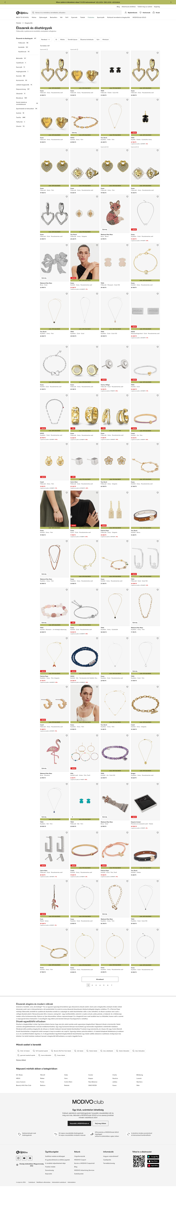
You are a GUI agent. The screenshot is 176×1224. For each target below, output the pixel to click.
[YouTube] (24, 1158)
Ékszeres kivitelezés (87, 39)
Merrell (42, 1075)
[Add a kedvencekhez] (67, 53)
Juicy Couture (20, 1082)
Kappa (90, 1078)
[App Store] (153, 1161)
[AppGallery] (153, 1165)
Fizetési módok (50, 1167)
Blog (118, 7)
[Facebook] (30, 1158)
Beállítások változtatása (43, 1182)
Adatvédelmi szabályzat (59, 1182)
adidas (114, 1082)
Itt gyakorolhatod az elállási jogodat (57, 1160)
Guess (114, 1085)
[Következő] (171, 2)
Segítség (157, 7)
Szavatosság (49, 1170)
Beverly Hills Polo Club (23, 1085)
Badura (42, 1085)
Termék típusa (72, 39)
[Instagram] (18, 1158)
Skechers (139, 1082)
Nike (138, 1085)
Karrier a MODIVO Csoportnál (84, 1163)
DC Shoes (19, 1075)
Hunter (90, 1075)
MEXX (18, 1078)
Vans (66, 1078)
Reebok (66, 1085)
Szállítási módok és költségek (55, 1156)
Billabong (139, 1075)
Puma (42, 1082)
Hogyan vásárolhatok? (110, 1156)
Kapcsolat (48, 1174)
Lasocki (139, 1078)
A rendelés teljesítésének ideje (55, 1163)
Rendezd (44, 39)
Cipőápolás (107, 1160)
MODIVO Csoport (80, 1160)
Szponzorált (43, 49)
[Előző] (5, 2)
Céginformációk (79, 1156)
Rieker (42, 1078)
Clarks (114, 1075)
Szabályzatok (78, 1174)
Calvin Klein (68, 1082)
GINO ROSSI (92, 1085)
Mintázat (105, 39)
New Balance (92, 1082)
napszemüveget (67, 1016)
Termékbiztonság (109, 1163)
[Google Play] (153, 1157)
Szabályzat (32, 1182)
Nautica (115, 1078)
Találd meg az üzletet (145, 7)
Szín (98, 39)
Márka (62, 39)
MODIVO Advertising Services (84, 1170)
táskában (114, 1026)
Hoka (66, 1075)
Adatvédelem (72, 1182)
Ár (56, 39)
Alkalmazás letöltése (129, 7)
